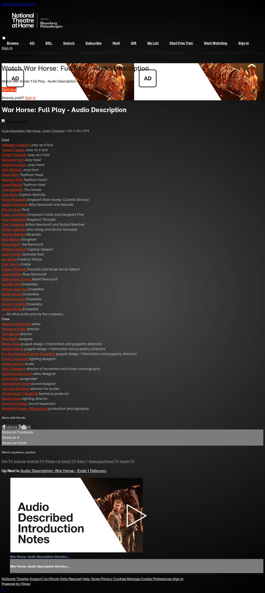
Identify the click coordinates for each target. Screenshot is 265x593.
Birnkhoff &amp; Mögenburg (25, 408)
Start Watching (216, 43)
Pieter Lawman (14, 229)
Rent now (9, 89)
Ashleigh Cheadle (16, 144)
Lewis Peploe (12, 184)
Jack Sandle (12, 254)
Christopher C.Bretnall (20, 393)
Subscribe (93, 43)
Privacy (107, 578)
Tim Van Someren (16, 388)
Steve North (11, 244)
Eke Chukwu (12, 209)
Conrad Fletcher (15, 403)
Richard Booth (14, 299)
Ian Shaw (9, 259)
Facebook (10, 426)
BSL (49, 43)
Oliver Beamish (14, 199)
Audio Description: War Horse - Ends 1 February (33, 131)
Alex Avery (10, 194)
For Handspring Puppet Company (29, 353)
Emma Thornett (14, 154)
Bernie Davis (12, 398)
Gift (133, 43)
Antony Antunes (15, 289)
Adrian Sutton (13, 363)
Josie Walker (12, 274)
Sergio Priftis (12, 309)
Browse (13, 43)
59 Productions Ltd (17, 373)
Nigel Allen (11, 174)
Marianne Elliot (14, 328)
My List (152, 43)
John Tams (11, 378)
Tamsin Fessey (13, 149)
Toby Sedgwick (14, 368)
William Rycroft (14, 249)
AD (32, 43)
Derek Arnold (12, 294)
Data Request (71, 578)
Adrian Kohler (13, 348)
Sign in (243, 43)
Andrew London (15, 164)
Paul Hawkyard (14, 219)
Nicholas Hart (13, 159)
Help (86, 578)
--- (4, 314)
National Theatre (15, 578)
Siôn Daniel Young (17, 279)
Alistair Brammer (15, 204)
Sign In (7, 48)
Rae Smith (10, 338)
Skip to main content (18, 4)
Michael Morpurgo (17, 323)
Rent (116, 43)
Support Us (39, 578)
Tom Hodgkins (13, 224)
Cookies (120, 578)
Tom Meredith (13, 189)
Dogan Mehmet (14, 234)
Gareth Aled (12, 284)
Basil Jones (11, 343)
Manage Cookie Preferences (149, 578)
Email (26, 426)
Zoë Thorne (11, 264)
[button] (3, 38)
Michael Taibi (12, 179)
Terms (96, 578)
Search (69, 43)
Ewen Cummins (14, 214)
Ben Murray (11, 239)
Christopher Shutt (16, 383)
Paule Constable (15, 358)
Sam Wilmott (12, 169)
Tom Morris (11, 333)
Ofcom (53, 578)
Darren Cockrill (14, 304)
